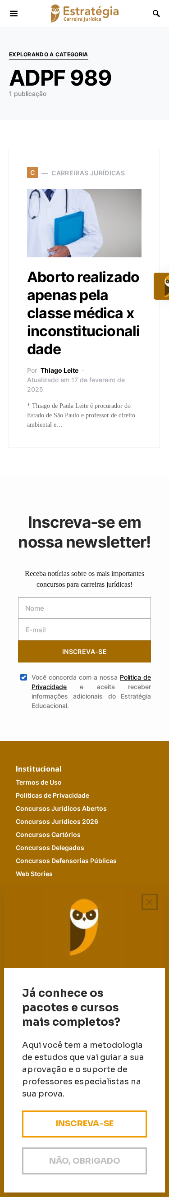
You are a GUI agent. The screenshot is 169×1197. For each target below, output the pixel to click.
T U (39, 782)
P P (52, 795)
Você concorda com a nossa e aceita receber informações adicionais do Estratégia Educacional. (91, 691)
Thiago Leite (59, 370)
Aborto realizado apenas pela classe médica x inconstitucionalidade (83, 313)
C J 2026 (57, 821)
